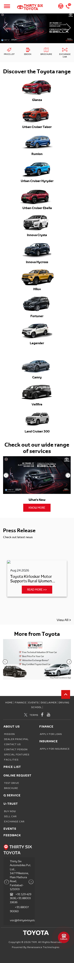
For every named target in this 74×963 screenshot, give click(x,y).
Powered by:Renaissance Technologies (35, 947)
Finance (20, 702)
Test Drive (11, 783)
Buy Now (10, 811)
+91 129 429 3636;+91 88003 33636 (20, 898)
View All (62, 620)
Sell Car (10, 816)
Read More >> (37, 589)
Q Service (12, 795)
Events (33, 702)
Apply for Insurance (55, 748)
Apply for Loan (51, 734)
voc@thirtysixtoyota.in (24, 920)
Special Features (16, 754)
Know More (37, 507)
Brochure (46, 54)
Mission (9, 734)
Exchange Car (65, 55)
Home (9, 702)
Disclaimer (49, 702)
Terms (34, 715)
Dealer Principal (16, 739)
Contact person (16, 749)
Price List (9, 54)
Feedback (12, 835)
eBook (27, 54)
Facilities (11, 759)
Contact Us (12, 744)
